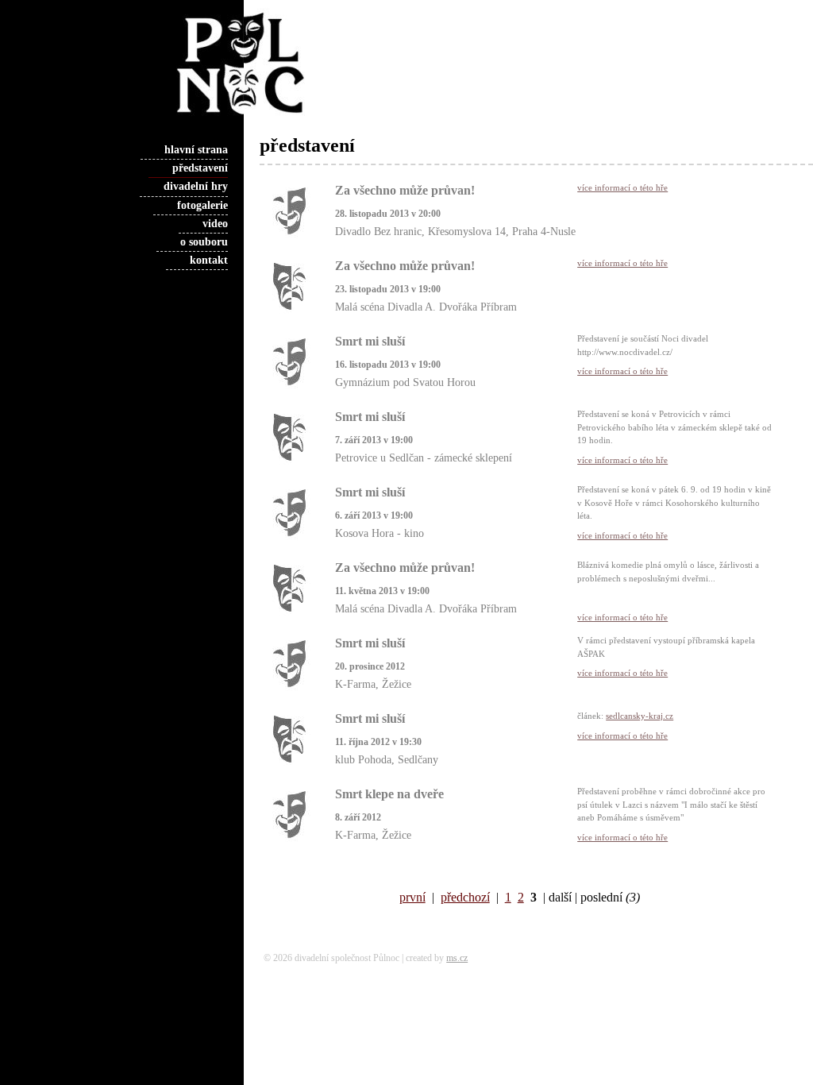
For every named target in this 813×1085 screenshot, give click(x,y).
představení (200, 168)
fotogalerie (202, 205)
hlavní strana (196, 150)
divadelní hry (196, 186)
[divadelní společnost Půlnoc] (210, 116)
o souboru (204, 242)
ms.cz (457, 957)
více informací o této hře (622, 187)
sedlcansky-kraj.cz (639, 715)
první (412, 897)
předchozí (465, 897)
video (215, 224)
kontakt (209, 260)
